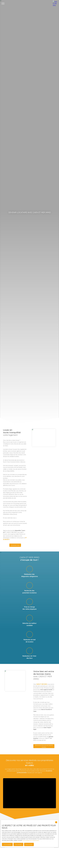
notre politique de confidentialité (30, 840)
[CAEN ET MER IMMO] (55, 3)
